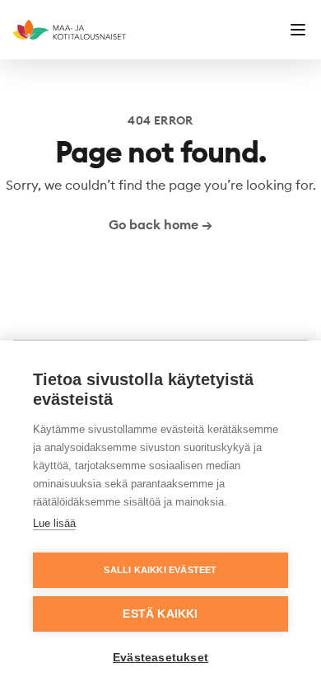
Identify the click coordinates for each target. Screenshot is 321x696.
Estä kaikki (160, 614)
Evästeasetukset (160, 657)
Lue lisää (54, 523)
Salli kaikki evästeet (160, 570)
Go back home (160, 224)
